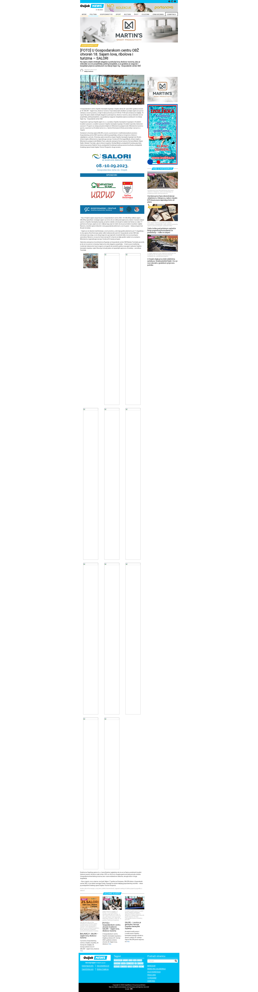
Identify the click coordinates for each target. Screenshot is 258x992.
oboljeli (135, 966)
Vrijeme (139, 960)
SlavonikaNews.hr (103, 966)
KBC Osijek (123, 966)
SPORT (118, 14)
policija (125, 960)
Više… (82, 951)
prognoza (117, 963)
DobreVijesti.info (88, 966)
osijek (130, 960)
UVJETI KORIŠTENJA (154, 972)
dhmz (135, 960)
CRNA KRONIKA (158, 14)
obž (135, 963)
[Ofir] (131, 989)
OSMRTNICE (171, 14)
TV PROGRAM (151, 978)
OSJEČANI (145, 14)
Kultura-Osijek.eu (103, 969)
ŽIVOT (136, 14)
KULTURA (127, 14)
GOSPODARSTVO (106, 14)
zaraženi (117, 966)
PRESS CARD (151, 975)
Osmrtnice (151, 981)
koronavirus (118, 960)
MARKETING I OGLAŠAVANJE (156, 969)
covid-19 (141, 966)
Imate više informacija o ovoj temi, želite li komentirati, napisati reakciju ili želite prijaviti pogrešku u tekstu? (111, 889)
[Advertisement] (162, 62)
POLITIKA (93, 14)
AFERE (84, 14)
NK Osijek (140, 963)
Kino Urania (130, 963)
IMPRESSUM (151, 966)
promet (123, 963)
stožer (129, 966)
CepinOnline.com (88, 969)
